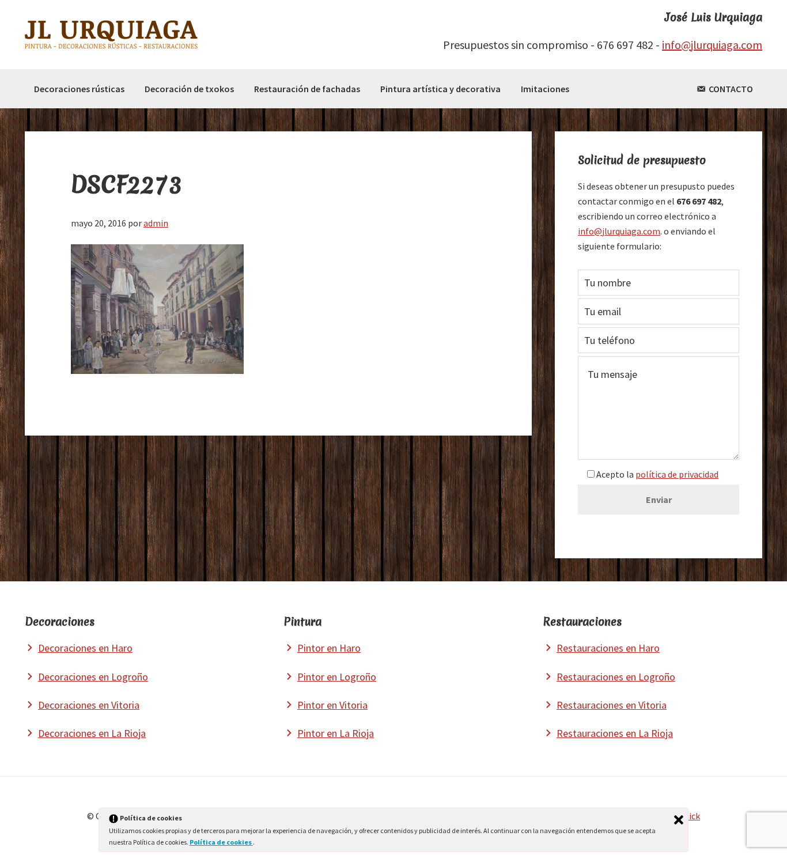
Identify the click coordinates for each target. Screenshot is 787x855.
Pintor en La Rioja (335, 733)
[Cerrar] (678, 819)
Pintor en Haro (329, 648)
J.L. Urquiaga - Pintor (111, 35)
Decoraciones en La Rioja (92, 733)
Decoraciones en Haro (85, 648)
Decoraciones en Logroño (93, 676)
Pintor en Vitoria (332, 705)
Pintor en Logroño (336, 676)
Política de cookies (221, 842)
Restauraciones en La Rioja (615, 733)
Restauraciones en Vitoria (612, 705)
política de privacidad (676, 474)
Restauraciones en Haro (608, 648)
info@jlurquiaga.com (712, 44)
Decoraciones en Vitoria (88, 705)
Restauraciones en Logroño (616, 676)
